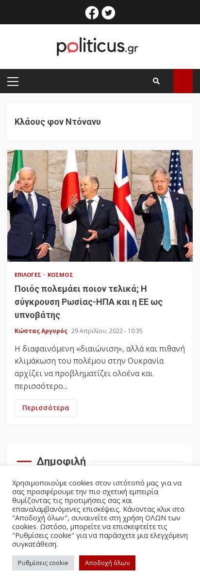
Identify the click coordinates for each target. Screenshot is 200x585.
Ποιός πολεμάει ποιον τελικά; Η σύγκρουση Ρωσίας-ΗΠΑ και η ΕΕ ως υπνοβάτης (100, 206)
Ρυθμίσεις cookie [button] (43, 562)
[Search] (156, 81)
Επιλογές (29, 274)
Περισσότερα (45, 407)
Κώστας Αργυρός (42, 331)
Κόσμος (60, 274)
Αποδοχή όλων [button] (107, 562)
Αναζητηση (183, 81)
